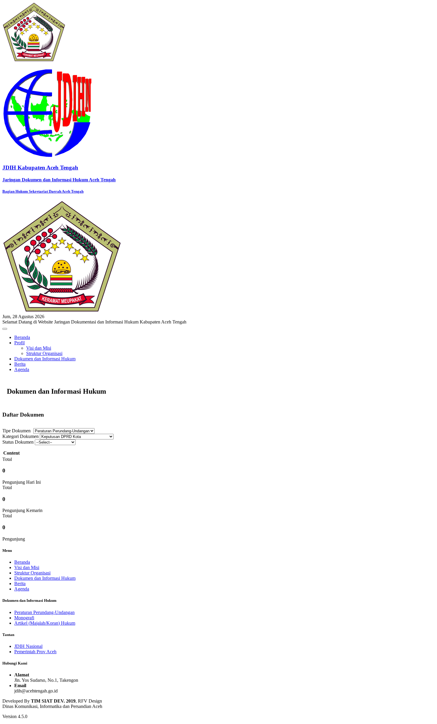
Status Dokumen (18, 442)
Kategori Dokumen (20, 436)
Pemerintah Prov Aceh (35, 651)
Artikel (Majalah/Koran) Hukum (44, 623)
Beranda (22, 337)
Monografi (24, 617)
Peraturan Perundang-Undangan (44, 612)
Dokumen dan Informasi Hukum (45, 358)
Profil (19, 342)
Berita (20, 364)
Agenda (21, 369)
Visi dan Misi (38, 348)
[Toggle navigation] (4, 329)
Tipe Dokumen (16, 430)
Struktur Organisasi (44, 353)
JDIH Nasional (28, 646)
